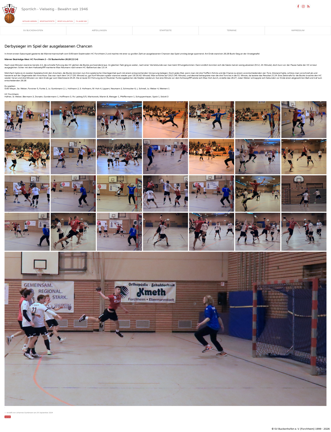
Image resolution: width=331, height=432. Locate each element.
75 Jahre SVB (81, 21)
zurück (7, 417)
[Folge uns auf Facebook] (298, 6)
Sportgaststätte (47, 21)
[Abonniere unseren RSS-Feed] (308, 6)
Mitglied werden (29, 21)
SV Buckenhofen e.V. (9, 13)
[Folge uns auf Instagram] (303, 6)
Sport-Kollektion (65, 21)
